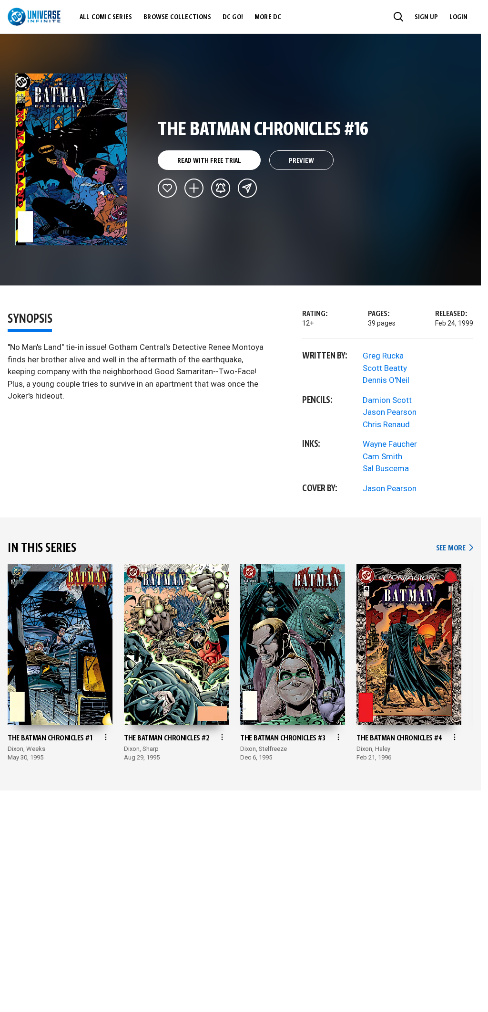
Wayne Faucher (390, 444)
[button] (398, 16)
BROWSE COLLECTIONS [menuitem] (177, 17)
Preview (301, 161)
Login (458, 17)
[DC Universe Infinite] (34, 16)
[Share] (247, 188)
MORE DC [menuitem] (267, 17)
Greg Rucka (383, 355)
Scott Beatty (385, 368)
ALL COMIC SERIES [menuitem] (106, 17)
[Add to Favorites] (167, 188)
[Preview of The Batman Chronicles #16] (71, 159)
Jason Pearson (390, 412)
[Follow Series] (220, 188)
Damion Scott (387, 400)
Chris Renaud (386, 424)
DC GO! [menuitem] (233, 17)
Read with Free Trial (209, 161)
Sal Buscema (386, 468)
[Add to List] (193, 188)
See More (454, 548)
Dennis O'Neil (386, 380)
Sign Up (426, 17)
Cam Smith (382, 456)
